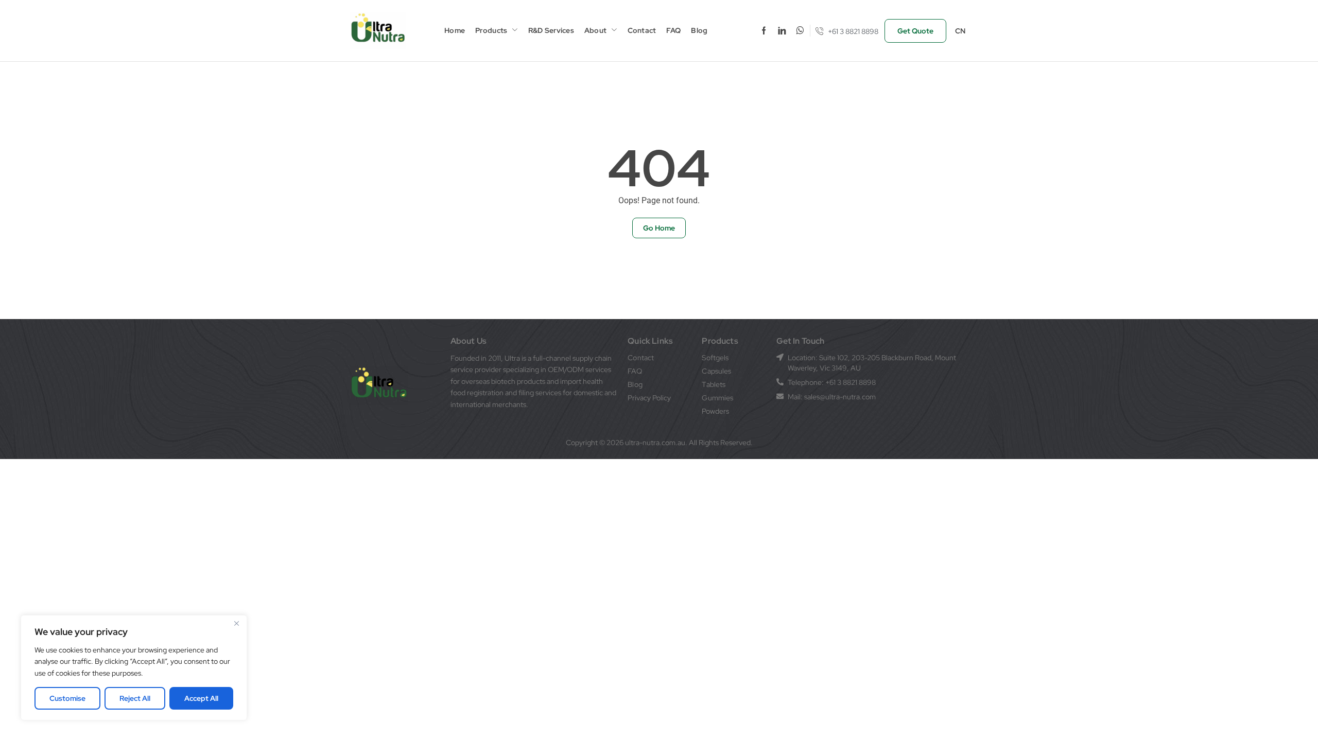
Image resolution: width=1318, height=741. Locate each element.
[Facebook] (764, 30)
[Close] (236, 623)
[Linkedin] (782, 30)
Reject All (134, 698)
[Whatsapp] (800, 30)
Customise (67, 698)
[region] (134, 667)
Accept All (201, 698)
